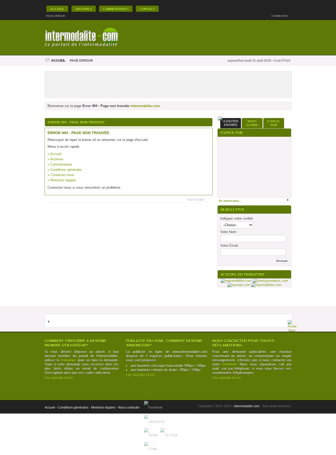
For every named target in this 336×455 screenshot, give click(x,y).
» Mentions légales (62, 180)
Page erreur (55, 15)
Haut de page (195, 199)
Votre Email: (229, 245)
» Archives (56, 159)
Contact (147, 9)
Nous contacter (129, 407)
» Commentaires (60, 164)
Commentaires (116, 9)
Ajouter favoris (230, 123)
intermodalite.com (145, 106)
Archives (83, 9)
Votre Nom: (228, 232)
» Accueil (54, 154)
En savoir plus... (230, 200)
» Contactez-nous (61, 175)
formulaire (68, 360)
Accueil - (51, 407)
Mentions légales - (104, 407)
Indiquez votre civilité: (237, 218)
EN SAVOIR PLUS (59, 378)
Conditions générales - (74, 407)
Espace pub (273, 123)
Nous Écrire (252, 123)
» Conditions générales (65, 170)
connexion (279, 15)
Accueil (57, 9)
